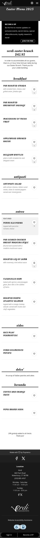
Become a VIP (28, 535)
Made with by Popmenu (16, 452)
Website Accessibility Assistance (20, 520)
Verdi (20, 507)
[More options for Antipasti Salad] (34, 187)
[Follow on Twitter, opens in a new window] (23, 458)
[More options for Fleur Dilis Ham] (34, 282)
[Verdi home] (11, 3)
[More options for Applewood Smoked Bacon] (34, 142)
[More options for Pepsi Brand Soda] (34, 413)
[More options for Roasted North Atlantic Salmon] (34, 301)
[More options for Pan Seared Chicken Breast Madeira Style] (34, 243)
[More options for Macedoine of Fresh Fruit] (34, 122)
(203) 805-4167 (20, 478)
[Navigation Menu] (37, 3)
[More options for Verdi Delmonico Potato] (34, 353)
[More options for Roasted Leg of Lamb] (34, 262)
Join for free (27, 41)
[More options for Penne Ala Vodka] (34, 222)
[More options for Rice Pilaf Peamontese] (34, 336)
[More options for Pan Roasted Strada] (34, 89)
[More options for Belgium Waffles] (34, 158)
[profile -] (32, 3)
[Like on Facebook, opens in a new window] (16, 458)
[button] (20, 91)
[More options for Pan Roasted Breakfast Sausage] (34, 106)
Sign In (9, 535)
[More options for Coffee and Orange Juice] (34, 395)
